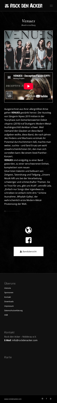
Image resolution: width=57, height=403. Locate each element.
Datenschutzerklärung (13, 310)
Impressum (9, 306)
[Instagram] (42, 399)
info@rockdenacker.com (24, 340)
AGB (6, 315)
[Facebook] (46, 399)
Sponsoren (8, 292)
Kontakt (7, 297)
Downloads (9, 301)
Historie (7, 288)
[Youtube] (51, 399)
